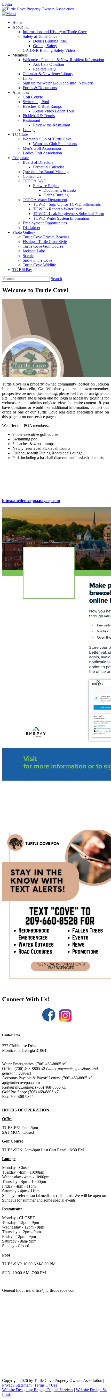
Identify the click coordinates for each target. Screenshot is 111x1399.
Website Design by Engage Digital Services (37, 1390)
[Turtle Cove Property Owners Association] (38, 9)
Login (7, 4)
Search (56, 278)
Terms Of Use (45, 1385)
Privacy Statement (16, 1385)
